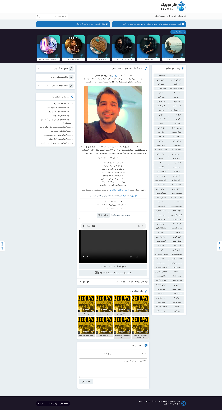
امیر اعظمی (177, 106)
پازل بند (161, 132)
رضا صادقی (176, 171)
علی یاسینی (161, 224)
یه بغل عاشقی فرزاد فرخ (119, 190)
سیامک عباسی (161, 193)
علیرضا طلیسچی (176, 228)
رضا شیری (161, 167)
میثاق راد (177, 298)
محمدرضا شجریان (161, 267)
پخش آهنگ (160, 16)
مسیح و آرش (161, 280)
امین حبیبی (177, 75)
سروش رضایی (161, 189)
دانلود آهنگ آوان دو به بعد (61, 131)
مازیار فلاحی (176, 250)
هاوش (176, 306)
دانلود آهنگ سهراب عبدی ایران (59, 111)
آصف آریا (161, 84)
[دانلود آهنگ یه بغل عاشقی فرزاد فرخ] (113, 114)
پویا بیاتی (161, 136)
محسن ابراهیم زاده (161, 254)
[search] (38, 16)
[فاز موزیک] (173, 6)
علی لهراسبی (161, 219)
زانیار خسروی (176, 184)
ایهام (161, 115)
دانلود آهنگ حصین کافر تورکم (60, 139)
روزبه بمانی (161, 176)
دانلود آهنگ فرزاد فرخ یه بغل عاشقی (128, 68)
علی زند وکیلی (177, 219)
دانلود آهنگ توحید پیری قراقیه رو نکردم (56, 143)
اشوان (161, 93)
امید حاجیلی (161, 101)
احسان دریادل (161, 88)
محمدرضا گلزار (177, 272)
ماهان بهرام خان (176, 254)
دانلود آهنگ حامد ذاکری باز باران (59, 107)
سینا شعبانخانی (176, 206)
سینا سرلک (161, 202)
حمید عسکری (161, 154)
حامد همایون (176, 149)
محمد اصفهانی (177, 263)
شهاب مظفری (161, 210)
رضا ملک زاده (161, 171)
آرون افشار (177, 84)
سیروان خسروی (176, 197)
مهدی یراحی (161, 289)
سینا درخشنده (177, 202)
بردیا (161, 123)
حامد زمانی (161, 145)
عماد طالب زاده (177, 232)
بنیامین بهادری (177, 128)
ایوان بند (177, 119)
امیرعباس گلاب (176, 110)
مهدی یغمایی (177, 293)
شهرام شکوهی (176, 215)
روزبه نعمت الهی (161, 180)
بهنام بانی (161, 128)
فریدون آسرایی (161, 237)
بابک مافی (176, 123)
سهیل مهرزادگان (177, 193)
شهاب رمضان (176, 210)
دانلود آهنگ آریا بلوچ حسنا (61, 103)
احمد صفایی (161, 75)
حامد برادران (177, 145)
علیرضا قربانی (161, 228)
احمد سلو (176, 93)
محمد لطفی (177, 267)
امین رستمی (176, 115)
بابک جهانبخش (161, 119)
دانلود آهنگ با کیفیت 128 (114, 266)
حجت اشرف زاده (161, 149)
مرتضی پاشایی (161, 276)
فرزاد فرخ (161, 232)
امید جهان (176, 101)
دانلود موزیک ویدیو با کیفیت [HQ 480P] (115, 273)
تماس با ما (171, 16)
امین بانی (161, 110)
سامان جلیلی (176, 189)
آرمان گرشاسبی (176, 80)
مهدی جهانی (176, 289)
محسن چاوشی (177, 258)
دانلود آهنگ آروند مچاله (62, 115)
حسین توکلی (176, 154)
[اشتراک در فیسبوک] (80, 282)
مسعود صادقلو (177, 280)
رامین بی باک (176, 163)
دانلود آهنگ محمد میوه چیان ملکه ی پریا (55, 127)
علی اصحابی (161, 215)
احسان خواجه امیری (177, 88)
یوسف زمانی (161, 311)
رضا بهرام (176, 167)
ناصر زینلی (161, 302)
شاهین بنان (161, 206)
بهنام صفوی (176, 132)
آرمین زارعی (161, 80)
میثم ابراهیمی (161, 298)
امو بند (176, 97)
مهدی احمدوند (161, 285)
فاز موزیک (182, 16)
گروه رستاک (161, 245)
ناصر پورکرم (177, 302)
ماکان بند (161, 250)
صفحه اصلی (64, 403)
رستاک (161, 163)
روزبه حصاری (176, 180)
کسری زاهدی (161, 241)
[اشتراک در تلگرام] (84, 282)
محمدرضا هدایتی (161, 272)
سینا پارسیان (161, 197)
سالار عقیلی (161, 184)
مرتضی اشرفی (177, 276)
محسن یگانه (161, 258)
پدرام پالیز (176, 136)
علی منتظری (176, 224)
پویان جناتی (177, 141)
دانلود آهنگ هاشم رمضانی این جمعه (57, 135)
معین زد (177, 285)
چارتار (161, 141)
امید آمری (161, 97)
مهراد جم (161, 293)
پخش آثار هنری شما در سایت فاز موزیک (90, 24)
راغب (161, 158)
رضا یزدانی (176, 176)
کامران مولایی (176, 241)
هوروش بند (177, 311)
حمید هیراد (177, 158)
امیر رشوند (161, 106)
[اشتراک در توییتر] (87, 282)
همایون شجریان (161, 306)
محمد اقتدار (161, 263)
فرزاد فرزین (177, 237)
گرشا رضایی (177, 245)
